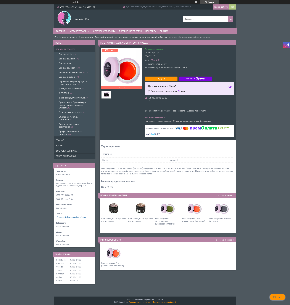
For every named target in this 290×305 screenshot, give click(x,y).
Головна (60, 31)
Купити (161, 79)
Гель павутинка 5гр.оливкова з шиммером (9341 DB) (165, 221)
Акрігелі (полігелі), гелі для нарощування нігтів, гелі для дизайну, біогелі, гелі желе (136, 37)
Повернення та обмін (130, 31)
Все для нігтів (86, 37)
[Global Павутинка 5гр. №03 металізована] (140, 208)
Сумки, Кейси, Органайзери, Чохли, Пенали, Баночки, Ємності (72, 105)
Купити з (190, 78)
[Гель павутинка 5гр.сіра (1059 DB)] (221, 208)
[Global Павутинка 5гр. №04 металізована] (113, 208)
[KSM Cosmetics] (64, 18)
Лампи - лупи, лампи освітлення (69, 125)
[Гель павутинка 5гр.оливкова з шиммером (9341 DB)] (167, 208)
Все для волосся (67, 67)
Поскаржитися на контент (140, 302)
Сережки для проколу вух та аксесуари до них (73, 82)
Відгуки (59, 145)
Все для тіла (65, 63)
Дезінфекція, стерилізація (72, 97)
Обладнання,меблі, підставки (68, 118)
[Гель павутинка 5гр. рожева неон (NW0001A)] (194, 208)
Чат (280, 297)
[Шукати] (230, 19)
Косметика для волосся (70, 72)
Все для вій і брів (67, 76)
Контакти (150, 31)
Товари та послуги (68, 37)
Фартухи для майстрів (70, 88)
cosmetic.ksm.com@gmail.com (72, 217)
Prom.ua (159, 299)
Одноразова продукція (70, 112)
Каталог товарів (78, 31)
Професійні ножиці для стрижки (70, 132)
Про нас (164, 31)
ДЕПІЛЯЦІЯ (64, 93)
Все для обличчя (67, 58)
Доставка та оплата (104, 31)
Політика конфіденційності (164, 302)
